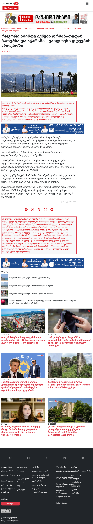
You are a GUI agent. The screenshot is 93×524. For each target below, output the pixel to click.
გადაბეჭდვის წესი (69, 201)
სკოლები (75, 486)
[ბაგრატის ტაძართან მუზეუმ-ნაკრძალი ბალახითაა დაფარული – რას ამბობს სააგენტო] (70, 365)
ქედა (19, 486)
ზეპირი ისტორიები (64, 471)
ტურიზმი (75, 493)
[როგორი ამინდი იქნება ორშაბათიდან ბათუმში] (4, 285)
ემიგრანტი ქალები (64, 477)
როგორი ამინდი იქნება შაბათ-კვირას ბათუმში (31, 277)
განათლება (6, 485)
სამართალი (7, 481)
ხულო (19, 475)
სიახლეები (22, 28)
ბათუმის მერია (39, 485)
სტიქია (35, 488)
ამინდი (32, 28)
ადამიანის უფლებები (81, 471)
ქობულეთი (22, 489)
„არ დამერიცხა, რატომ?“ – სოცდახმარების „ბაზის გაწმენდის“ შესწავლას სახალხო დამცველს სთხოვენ (69, 341)
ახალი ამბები (7, 471)
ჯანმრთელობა (8, 488)
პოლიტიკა (76, 475)
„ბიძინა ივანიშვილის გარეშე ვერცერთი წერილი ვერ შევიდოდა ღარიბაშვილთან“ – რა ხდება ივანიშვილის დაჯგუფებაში (22, 386)
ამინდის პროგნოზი (45, 28)
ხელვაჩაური (23, 478)
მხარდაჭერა (10, 8)
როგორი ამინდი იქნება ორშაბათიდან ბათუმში (31, 285)
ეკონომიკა (76, 482)
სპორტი (75, 478)
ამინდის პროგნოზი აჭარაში (68, 28)
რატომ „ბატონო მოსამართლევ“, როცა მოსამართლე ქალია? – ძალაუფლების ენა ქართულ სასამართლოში (21, 430)
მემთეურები (61, 503)
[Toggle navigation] (87, 3)
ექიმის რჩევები (39, 492)
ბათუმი (4, 28)
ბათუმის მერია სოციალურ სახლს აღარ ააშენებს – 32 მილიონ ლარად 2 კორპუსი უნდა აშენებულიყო (23, 340)
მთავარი (12, 28)
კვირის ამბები (8, 475)
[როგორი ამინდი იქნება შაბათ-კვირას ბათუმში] (4, 277)
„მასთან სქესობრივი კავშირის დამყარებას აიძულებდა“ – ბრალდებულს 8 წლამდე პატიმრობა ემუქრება (66, 430)
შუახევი (20, 482)
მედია (74, 489)
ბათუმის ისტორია (64, 496)
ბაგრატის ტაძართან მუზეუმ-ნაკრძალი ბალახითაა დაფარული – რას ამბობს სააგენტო (69, 384)
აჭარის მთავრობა (40, 471)
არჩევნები (37, 481)
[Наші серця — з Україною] (11, 3)
